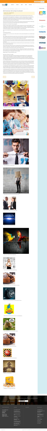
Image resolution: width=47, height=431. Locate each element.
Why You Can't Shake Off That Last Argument (10, 254)
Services (17, 4)
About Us (12, 4)
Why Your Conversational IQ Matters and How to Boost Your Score (12, 300)
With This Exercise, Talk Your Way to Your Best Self (10, 210)
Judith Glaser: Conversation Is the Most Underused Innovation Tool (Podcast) (14, 107)
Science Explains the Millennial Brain (9, 136)
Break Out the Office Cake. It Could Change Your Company (11, 285)
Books (26, 4)
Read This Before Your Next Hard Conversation (10, 346)
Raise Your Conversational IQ (7, 373)
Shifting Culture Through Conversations (42, 14)
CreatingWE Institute (6, 416)
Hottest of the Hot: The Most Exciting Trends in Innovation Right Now (13, 315)
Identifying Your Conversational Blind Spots (9, 388)
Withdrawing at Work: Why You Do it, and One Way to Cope (11, 194)
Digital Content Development (42, 429)
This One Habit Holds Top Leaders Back (9, 165)
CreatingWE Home (3, 429)
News (22, 4)
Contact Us (30, 4)
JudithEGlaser (5, 415)
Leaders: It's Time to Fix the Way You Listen (9, 225)
